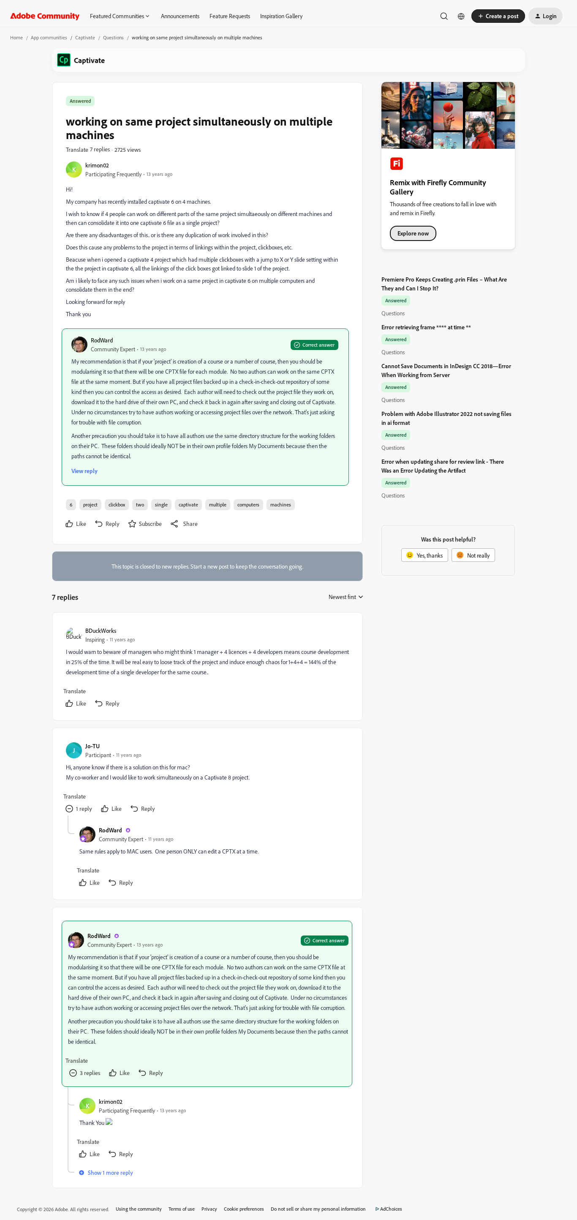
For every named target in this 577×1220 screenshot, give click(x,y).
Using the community (139, 1209)
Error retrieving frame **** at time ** (426, 327)
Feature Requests (230, 15)
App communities (49, 37)
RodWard (102, 340)
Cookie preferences (244, 1209)
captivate (188, 504)
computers (248, 504)
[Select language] (461, 16)
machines (280, 504)
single (161, 504)
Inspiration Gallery (281, 15)
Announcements (180, 15)
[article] (207, 668)
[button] (498, 16)
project (90, 504)
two (140, 504)
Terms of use (182, 1209)
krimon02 (97, 165)
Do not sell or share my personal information (318, 1209)
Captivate (85, 37)
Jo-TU (92, 746)
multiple (217, 504)
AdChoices (391, 1209)
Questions (113, 37)
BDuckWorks (100, 630)
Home (16, 37)
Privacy (209, 1209)
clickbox (117, 504)
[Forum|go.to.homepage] (45, 16)
